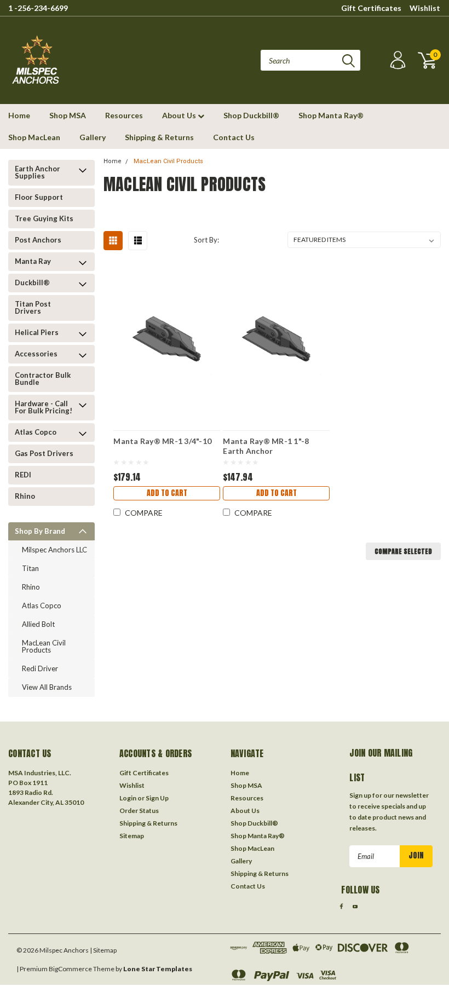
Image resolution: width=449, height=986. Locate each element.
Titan (30, 568)
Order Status (139, 810)
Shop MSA (67, 115)
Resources (124, 115)
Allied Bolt (38, 624)
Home (19, 115)
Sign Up (157, 798)
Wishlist (425, 8)
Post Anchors (38, 239)
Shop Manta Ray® (331, 115)
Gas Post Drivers (44, 453)
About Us (180, 115)
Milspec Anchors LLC (54, 549)
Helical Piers (37, 332)
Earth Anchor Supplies (37, 172)
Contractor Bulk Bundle (43, 379)
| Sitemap (103, 950)
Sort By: (206, 239)
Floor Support (39, 197)
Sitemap (131, 836)
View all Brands (47, 687)
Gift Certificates (371, 8)
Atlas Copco (35, 432)
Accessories (36, 353)
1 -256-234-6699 (38, 8)
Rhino (25, 496)
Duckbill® (32, 282)
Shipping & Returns (159, 137)
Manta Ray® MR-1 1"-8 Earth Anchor (266, 445)
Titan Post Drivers (33, 307)
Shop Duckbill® (251, 115)
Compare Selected (403, 551)
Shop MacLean (34, 137)
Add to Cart (167, 493)
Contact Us (234, 137)
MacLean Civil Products (44, 646)
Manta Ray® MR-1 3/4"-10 (162, 441)
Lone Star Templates (157, 969)
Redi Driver (40, 668)
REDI (23, 474)
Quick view (167, 334)
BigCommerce (70, 969)
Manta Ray (33, 261)
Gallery (92, 137)
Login (127, 798)
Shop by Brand (40, 531)
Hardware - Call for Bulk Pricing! (43, 407)
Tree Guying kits (44, 218)
